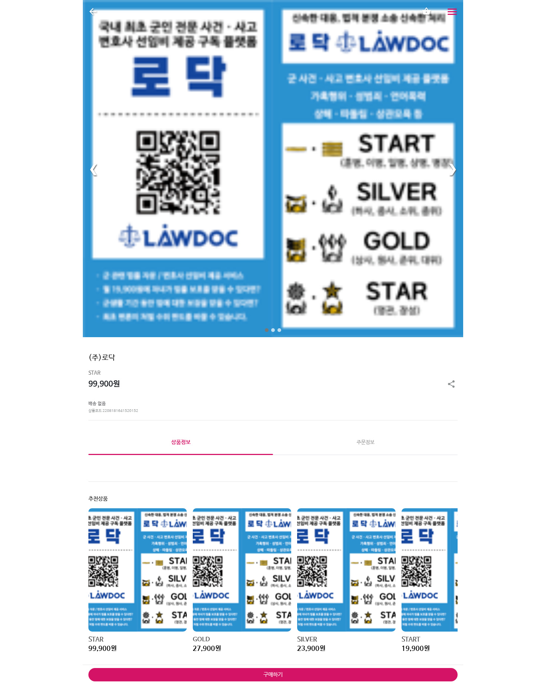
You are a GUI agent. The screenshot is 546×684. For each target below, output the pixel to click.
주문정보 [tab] (365, 442)
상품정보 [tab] (181, 442)
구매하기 (273, 674)
